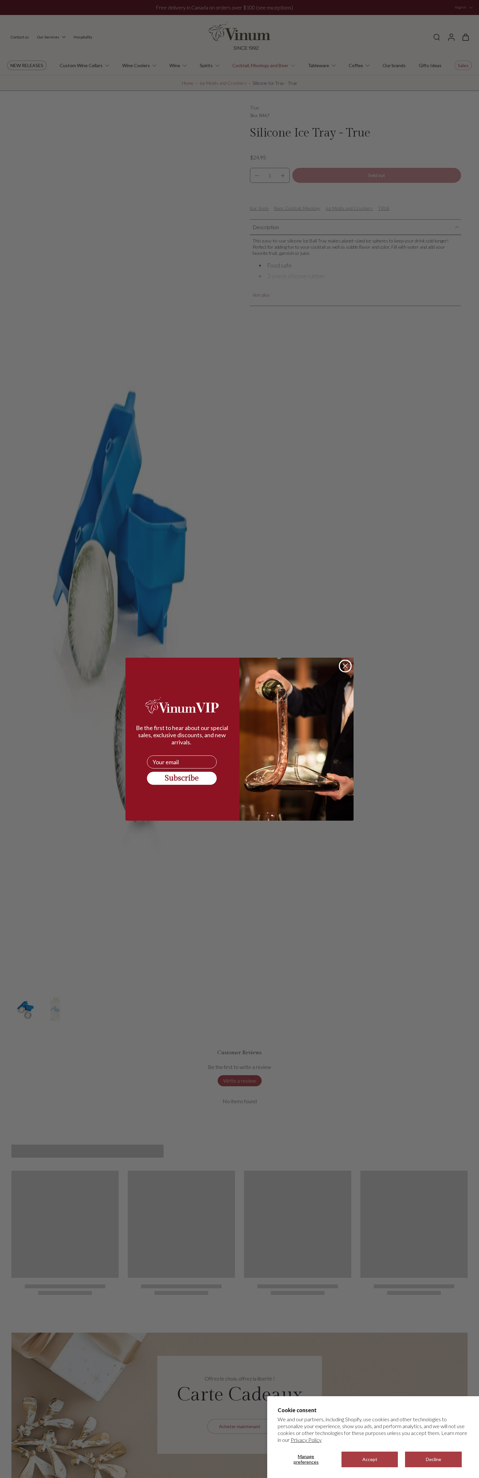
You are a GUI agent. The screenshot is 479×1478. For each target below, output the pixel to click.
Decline (433, 1459)
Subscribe (182, 778)
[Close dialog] (345, 666)
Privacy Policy (306, 1440)
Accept (369, 1459)
